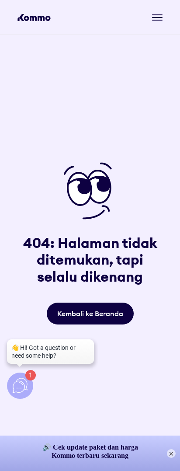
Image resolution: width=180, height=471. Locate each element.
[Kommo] (34, 17)
